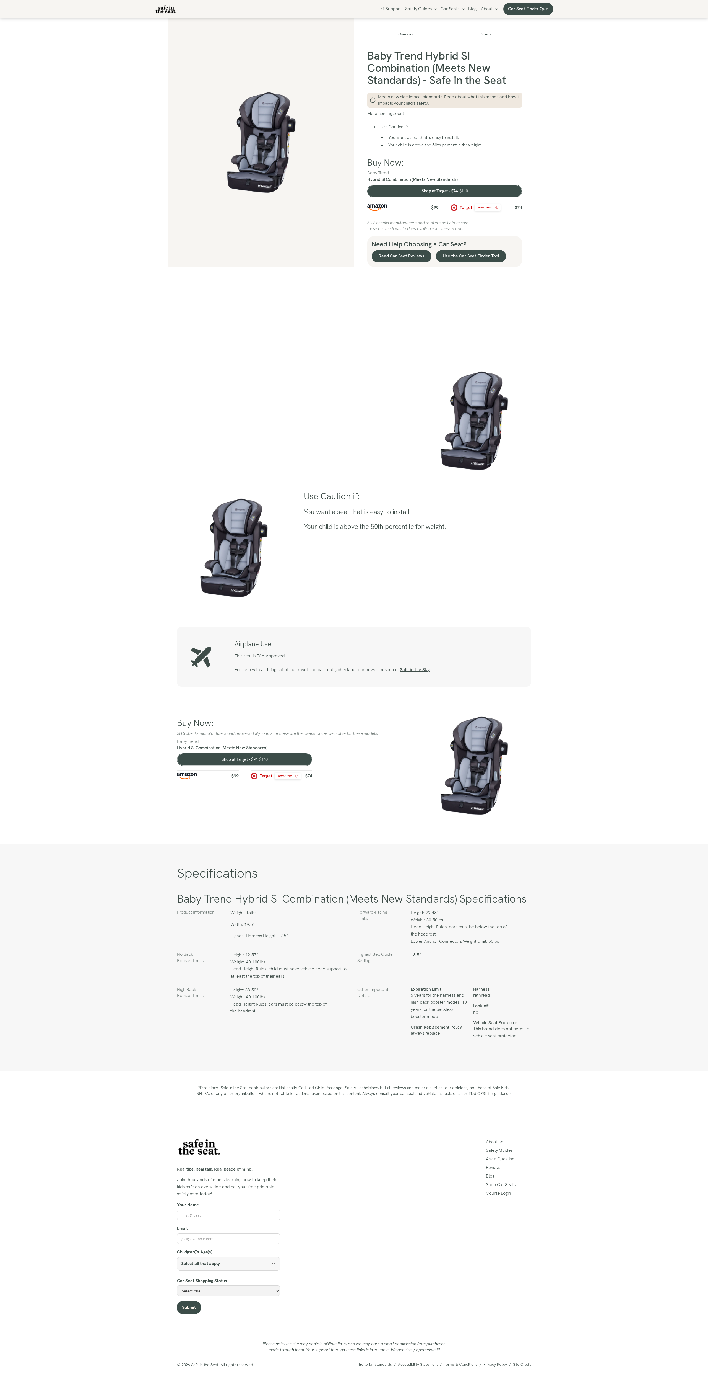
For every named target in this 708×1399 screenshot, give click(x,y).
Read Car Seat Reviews (402, 256)
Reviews (493, 1167)
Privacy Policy (495, 1364)
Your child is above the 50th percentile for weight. (435, 145)
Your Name (188, 1205)
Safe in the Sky (415, 670)
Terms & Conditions (460, 1364)
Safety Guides (418, 9)
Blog (472, 9)
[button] (420, 9)
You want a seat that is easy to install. (424, 137)
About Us (494, 1142)
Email (182, 1228)
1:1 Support (390, 9)
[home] (166, 9)
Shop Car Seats (501, 1184)
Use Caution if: (394, 127)
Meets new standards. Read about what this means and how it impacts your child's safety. (448, 100)
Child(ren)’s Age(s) (194, 1252)
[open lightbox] (261, 142)
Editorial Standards (375, 1364)
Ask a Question (500, 1159)
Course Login (498, 1193)
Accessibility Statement (418, 1364)
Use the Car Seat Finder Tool (471, 256)
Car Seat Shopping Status (202, 1281)
